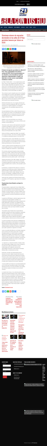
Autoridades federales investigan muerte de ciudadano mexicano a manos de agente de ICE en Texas (13, 326)
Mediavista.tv (16, 368)
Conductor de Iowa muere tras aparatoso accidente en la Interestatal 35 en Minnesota (36, 94)
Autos (34, 27)
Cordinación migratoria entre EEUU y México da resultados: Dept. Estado (9, 301)
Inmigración (10, 27)
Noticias (5, 27)
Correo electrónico (6, 367)
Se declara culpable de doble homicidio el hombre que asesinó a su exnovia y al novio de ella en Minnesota (36, 75)
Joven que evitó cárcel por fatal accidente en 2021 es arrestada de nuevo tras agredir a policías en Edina (36, 89)
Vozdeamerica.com (9, 287)
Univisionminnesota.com (19, 366)
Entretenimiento (17, 27)
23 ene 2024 (7, 44)
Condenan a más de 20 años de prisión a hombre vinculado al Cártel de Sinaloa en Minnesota (36, 84)
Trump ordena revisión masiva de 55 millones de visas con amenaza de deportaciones (5, 346)
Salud (27, 27)
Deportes (23, 27)
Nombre (4, 363)
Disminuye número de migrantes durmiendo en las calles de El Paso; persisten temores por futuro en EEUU (13, 39)
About (17, 1)
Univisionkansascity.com (19, 364)
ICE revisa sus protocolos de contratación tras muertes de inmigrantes (5, 324)
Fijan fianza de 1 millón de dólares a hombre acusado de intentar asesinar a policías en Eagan (21, 30)
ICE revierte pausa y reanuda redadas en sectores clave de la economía (20, 345)
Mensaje (5, 371)
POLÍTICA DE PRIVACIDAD (25, 1)
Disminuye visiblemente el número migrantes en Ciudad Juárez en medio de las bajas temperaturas (18, 303)
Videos (31, 27)
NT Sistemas (34, 442)
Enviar (5, 377)
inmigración (15, 44)
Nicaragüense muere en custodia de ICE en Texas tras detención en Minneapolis (21, 329)
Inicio (2, 27)
